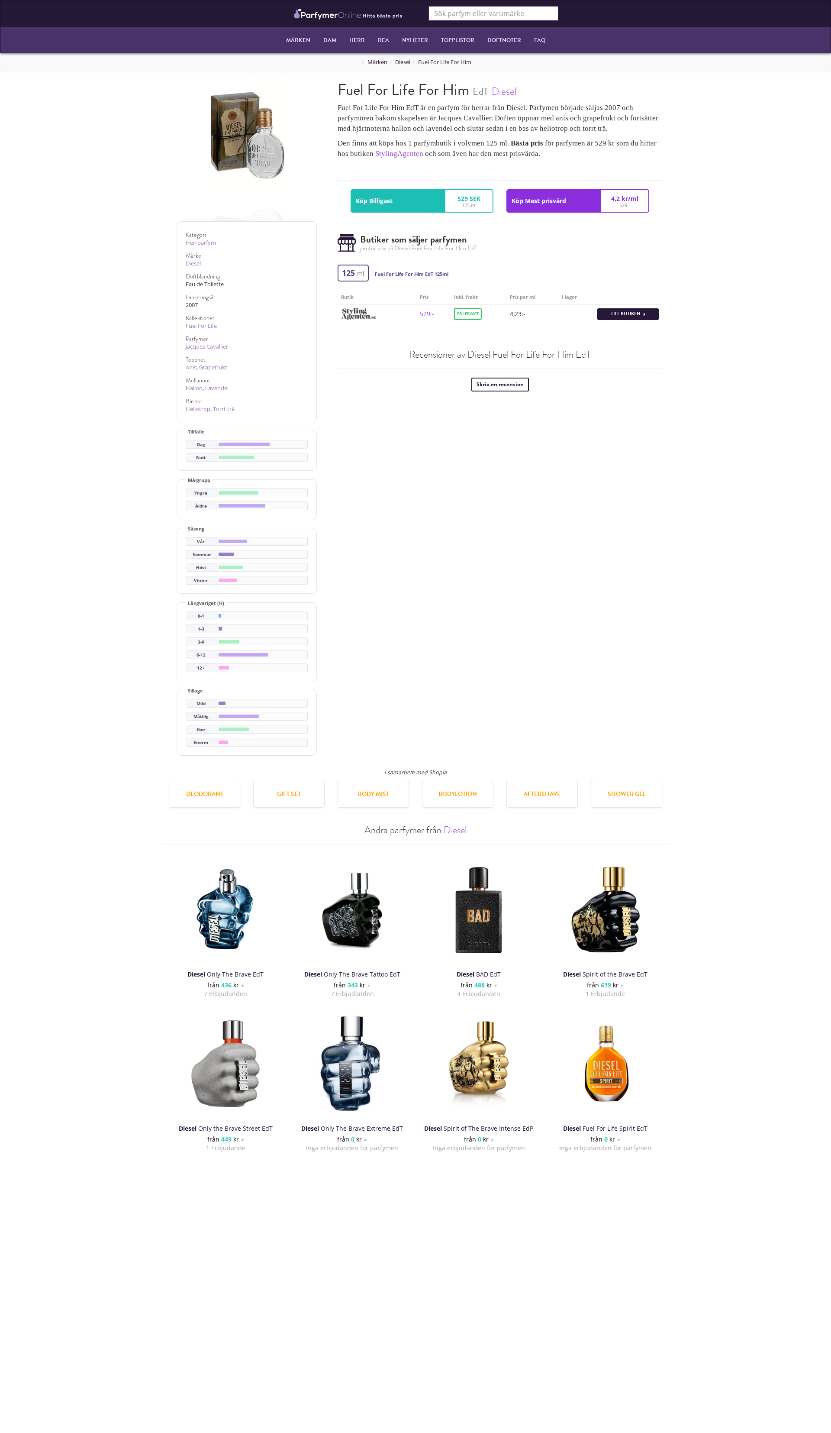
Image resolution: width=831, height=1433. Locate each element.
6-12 (201, 655)
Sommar (202, 554)
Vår (201, 541)
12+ (201, 668)
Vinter (201, 580)
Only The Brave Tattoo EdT (352, 974)
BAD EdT (479, 974)
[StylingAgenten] (358, 313)
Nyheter (415, 40)
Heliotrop (198, 409)
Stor (201, 729)
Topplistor (457, 40)
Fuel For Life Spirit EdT (605, 1128)
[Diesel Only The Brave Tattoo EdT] (352, 909)
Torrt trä (224, 409)
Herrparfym (201, 242)
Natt (201, 457)
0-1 (201, 616)
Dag (201, 444)
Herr (357, 40)
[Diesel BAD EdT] (478, 909)
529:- (427, 314)
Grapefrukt (213, 367)
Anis (191, 367)
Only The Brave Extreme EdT (352, 1128)
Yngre (200, 493)
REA (383, 40)
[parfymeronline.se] (348, 13)
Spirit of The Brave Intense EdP (478, 1128)
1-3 (201, 629)
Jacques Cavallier (207, 346)
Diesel (402, 62)
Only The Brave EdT (225, 974)
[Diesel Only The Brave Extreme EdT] (352, 1063)
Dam (329, 40)
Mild (201, 703)
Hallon (194, 388)
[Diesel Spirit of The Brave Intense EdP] (478, 1063)
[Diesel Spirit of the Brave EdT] (605, 909)
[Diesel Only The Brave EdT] (225, 909)
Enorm (200, 742)
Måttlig (201, 716)
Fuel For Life (201, 326)
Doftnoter (504, 40)
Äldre (201, 506)
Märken (298, 40)
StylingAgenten (399, 153)
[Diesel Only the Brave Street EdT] (225, 1063)
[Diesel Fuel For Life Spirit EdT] (605, 1063)
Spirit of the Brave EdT (605, 974)
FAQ (539, 40)
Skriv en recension (500, 384)
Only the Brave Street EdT (226, 1128)
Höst (201, 567)
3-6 (201, 642)
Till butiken (626, 313)
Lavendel (217, 388)
